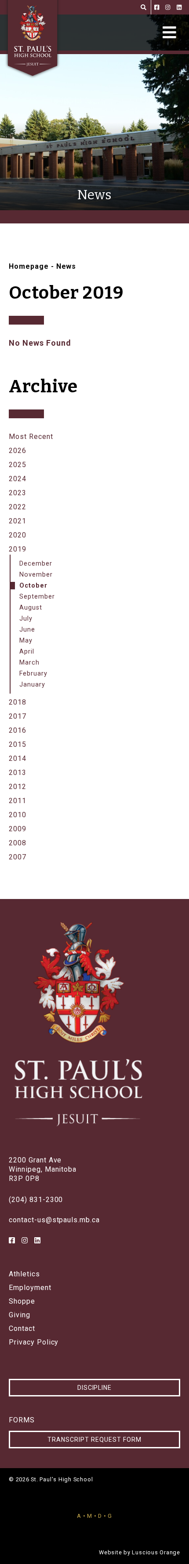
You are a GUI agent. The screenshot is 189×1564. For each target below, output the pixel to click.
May (26, 640)
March (29, 662)
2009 (17, 829)
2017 (17, 716)
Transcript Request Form (94, 1439)
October (33, 585)
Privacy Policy (33, 1342)
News (66, 266)
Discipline (94, 1387)
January (32, 684)
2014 (17, 758)
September (37, 596)
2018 (17, 702)
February (33, 673)
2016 (17, 730)
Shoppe (22, 1301)
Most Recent (31, 436)
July (26, 618)
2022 (17, 507)
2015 (17, 744)
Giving (19, 1315)
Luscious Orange (156, 1552)
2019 (17, 549)
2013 (17, 772)
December (35, 563)
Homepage (29, 266)
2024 (17, 479)
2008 (17, 843)
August (30, 607)
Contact (22, 1328)
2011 (17, 801)
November (36, 574)
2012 (17, 786)
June (27, 629)
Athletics (24, 1274)
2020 (17, 535)
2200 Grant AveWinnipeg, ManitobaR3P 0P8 (42, 1169)
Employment (30, 1287)
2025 (17, 464)
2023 (17, 493)
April (26, 651)
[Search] (143, 7)
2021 (17, 521)
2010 (17, 815)
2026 (17, 450)
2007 (17, 857)
